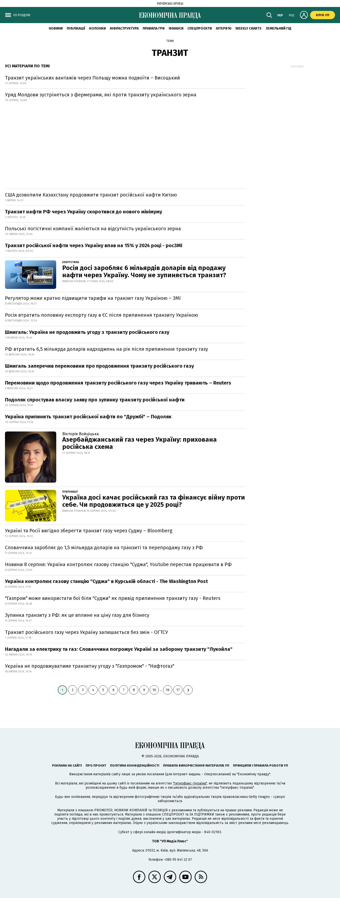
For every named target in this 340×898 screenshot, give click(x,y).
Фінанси (176, 28)
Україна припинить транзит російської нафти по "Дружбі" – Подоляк (88, 417)
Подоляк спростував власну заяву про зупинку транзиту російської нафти (95, 400)
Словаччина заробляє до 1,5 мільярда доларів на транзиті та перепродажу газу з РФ (104, 547)
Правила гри (154, 28)
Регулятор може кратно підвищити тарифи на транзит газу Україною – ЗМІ (93, 298)
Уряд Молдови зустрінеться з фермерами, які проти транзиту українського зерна (100, 95)
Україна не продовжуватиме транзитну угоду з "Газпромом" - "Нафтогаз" (89, 666)
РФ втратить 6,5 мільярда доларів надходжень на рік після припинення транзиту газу (106, 349)
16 (168, 690)
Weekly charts (248, 28)
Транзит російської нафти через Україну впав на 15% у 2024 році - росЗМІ (93, 245)
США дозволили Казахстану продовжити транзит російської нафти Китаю (91, 195)
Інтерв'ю (223, 28)
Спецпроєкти (199, 28)
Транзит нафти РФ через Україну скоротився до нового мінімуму (83, 212)
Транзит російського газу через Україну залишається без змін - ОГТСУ (86, 632)
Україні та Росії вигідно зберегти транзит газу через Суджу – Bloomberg (88, 531)
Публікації (76, 28)
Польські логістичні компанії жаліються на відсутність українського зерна (93, 229)
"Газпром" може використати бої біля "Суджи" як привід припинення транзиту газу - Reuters (113, 598)
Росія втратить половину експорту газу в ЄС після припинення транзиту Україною (101, 315)
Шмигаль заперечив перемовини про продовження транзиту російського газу (99, 366)
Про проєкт (96, 765)
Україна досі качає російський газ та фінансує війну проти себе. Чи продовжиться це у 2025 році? (153, 501)
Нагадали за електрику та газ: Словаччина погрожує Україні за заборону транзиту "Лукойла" (118, 649)
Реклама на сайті (67, 765)
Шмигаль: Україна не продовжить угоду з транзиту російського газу (87, 332)
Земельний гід (278, 28)
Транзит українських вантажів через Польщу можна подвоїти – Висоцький (92, 78)
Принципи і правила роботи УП (260, 765)
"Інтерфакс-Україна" (190, 783)
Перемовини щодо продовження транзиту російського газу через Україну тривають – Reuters (118, 383)
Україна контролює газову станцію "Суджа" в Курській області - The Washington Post (106, 581)
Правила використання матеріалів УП (196, 765)
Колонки (97, 28)
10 (154, 690)
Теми (170, 41)
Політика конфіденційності (134, 765)
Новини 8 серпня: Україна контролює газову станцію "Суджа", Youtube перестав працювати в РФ (118, 564)
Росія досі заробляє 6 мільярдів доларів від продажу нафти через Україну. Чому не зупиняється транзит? (144, 271)
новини (56, 28)
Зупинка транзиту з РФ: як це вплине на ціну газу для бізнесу (77, 615)
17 (178, 690)
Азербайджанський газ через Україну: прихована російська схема (139, 443)
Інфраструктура (124, 28)
